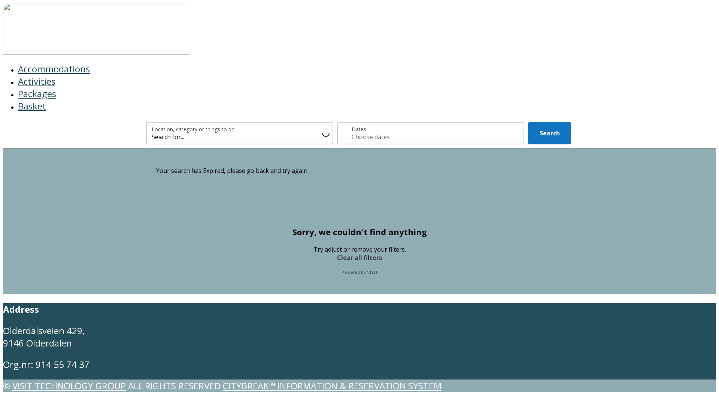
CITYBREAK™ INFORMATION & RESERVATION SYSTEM (332, 386)
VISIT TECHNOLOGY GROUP (69, 386)
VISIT (372, 272)
